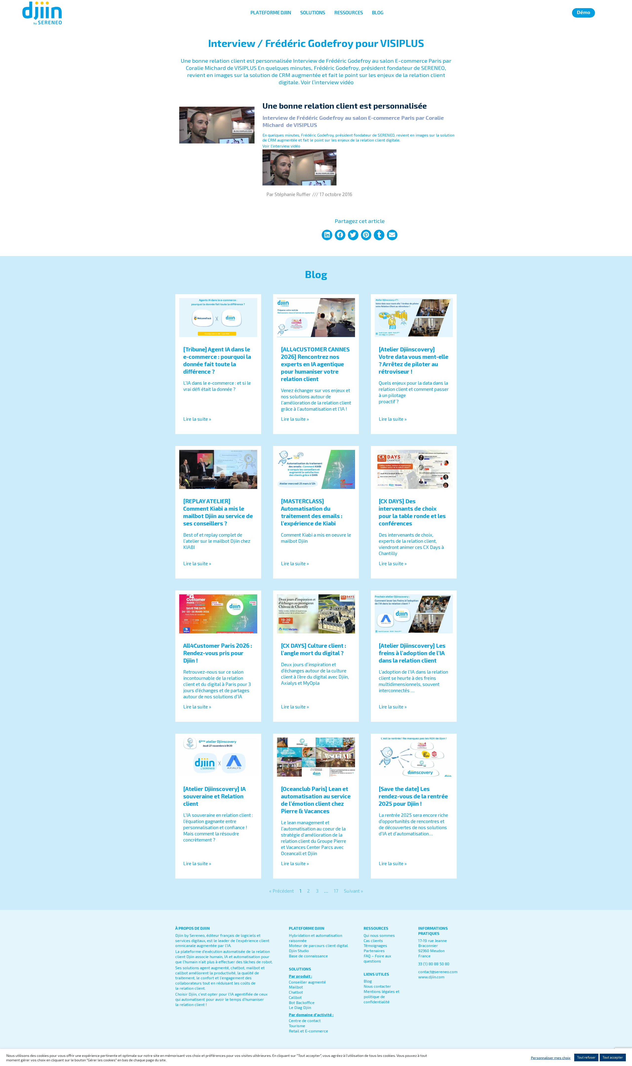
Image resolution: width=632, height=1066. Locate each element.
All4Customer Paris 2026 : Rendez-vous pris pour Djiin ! (217, 653)
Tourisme (297, 1025)
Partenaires (374, 950)
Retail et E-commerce (308, 1030)
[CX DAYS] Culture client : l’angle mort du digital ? (313, 649)
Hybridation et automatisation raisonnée (315, 938)
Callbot (295, 997)
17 (336, 891)
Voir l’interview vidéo (281, 145)
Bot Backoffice (302, 1002)
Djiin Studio (299, 950)
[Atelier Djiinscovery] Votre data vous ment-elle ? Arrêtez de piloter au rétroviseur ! (413, 360)
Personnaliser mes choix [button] (551, 1057)
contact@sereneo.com (437, 971)
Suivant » (353, 891)
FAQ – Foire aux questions (377, 958)
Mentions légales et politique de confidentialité (381, 996)
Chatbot (296, 992)
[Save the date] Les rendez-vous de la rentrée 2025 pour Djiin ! (413, 796)
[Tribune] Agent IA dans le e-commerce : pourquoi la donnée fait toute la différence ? (217, 360)
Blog (368, 981)
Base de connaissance (308, 955)
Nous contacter (377, 986)
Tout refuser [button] (586, 1057)
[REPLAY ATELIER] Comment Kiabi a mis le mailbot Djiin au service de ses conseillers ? (218, 512)
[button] (327, 235)
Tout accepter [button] (613, 1057)
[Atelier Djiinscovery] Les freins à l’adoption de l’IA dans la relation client (412, 653)
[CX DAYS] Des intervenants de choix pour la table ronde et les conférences (412, 512)
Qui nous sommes (379, 935)
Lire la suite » (197, 419)
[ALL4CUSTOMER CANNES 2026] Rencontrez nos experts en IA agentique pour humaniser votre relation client (315, 364)
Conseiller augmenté (307, 982)
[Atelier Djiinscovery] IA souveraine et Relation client (214, 796)
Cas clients (373, 940)
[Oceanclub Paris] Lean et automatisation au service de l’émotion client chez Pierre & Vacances (316, 799)
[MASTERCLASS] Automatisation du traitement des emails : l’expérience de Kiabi (311, 512)
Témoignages (375, 945)
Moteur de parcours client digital (318, 945)
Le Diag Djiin (300, 1007)
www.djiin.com (431, 976)
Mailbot (296, 987)
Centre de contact (305, 1020)
